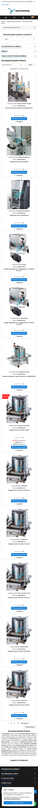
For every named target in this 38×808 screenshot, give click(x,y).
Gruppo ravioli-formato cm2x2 (19, 430)
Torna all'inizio (30, 727)
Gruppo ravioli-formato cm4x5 (19, 705)
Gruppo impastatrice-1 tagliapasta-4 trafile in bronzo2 (19, 323)
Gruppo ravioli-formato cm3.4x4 (19, 544)
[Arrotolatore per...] (19, 87)
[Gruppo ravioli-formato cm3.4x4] (19, 523)
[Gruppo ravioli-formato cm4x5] (19, 684)
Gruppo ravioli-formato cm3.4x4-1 (19, 597)
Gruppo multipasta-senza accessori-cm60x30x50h (19, 376)
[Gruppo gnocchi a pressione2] (19, 194)
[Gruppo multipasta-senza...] (19, 355)
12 (18, 723)
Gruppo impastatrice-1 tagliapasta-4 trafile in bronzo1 (19, 269)
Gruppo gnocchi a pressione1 (19, 162)
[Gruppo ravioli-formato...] (19, 576)
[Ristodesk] (19, 11)
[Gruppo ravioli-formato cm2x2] (19, 409)
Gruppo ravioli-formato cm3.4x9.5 (19, 651)
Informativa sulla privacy (12, 799)
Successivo (25, 723)
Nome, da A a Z (12, 65)
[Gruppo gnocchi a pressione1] (19, 140)
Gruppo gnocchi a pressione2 (19, 215)
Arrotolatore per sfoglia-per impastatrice (19, 108)
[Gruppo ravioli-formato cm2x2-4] (19, 469)
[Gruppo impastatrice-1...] (19, 248)
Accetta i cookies (18, 803)
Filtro (30, 65)
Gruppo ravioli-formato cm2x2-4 (19, 490)
